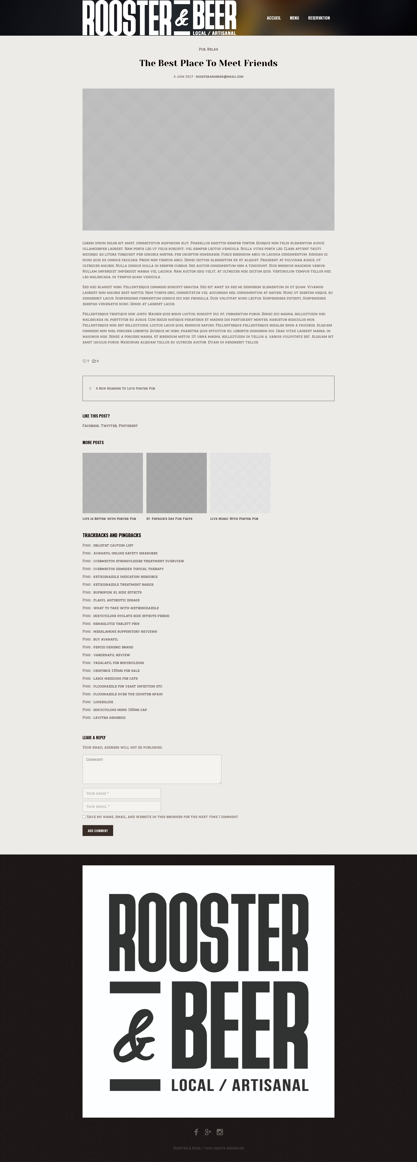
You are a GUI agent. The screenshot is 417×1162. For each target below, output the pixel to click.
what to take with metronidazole (126, 608)
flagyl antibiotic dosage (116, 600)
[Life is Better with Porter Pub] (113, 483)
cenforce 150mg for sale (116, 670)
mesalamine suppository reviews (125, 631)
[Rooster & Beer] (208, 991)
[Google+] (208, 1132)
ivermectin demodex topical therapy (128, 569)
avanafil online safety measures (125, 553)
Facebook (91, 426)
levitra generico (109, 717)
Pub (202, 49)
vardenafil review (111, 655)
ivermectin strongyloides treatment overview (138, 561)
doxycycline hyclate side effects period (131, 616)
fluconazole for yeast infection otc (127, 686)
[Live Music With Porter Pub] (240, 483)
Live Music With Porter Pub (234, 518)
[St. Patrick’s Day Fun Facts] (176, 483)
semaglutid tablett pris (116, 623)
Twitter (109, 426)
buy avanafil (105, 639)
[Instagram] (219, 1132)
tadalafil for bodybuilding (118, 663)
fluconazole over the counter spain (128, 694)
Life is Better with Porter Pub (109, 518)
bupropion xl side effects (117, 592)
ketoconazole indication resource (125, 576)
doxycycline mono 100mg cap (120, 710)
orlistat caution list (113, 545)
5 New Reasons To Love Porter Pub (125, 388)
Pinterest (128, 426)
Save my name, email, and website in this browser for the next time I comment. (163, 817)
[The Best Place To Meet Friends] (208, 159)
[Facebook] (196, 1132)
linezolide (103, 702)
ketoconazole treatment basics (123, 584)
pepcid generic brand (113, 647)
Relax (212, 49)
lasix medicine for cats (115, 678)
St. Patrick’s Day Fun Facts (169, 518)
